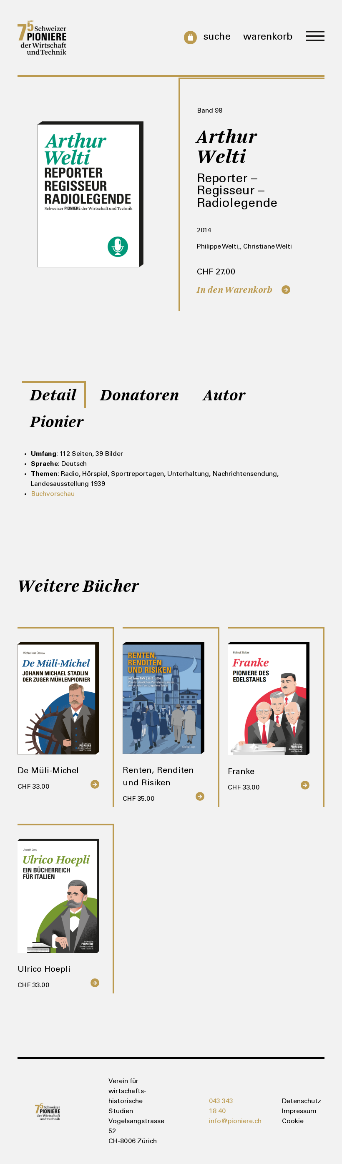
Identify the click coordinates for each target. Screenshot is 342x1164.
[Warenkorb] (189, 37)
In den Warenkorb (234, 289)
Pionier (56, 422)
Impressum (294, 1111)
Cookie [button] (293, 1121)
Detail (53, 395)
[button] (315, 37)
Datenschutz (294, 1101)
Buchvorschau (53, 494)
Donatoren (140, 395)
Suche (217, 38)
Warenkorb (268, 38)
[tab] (54, 394)
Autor (224, 395)
